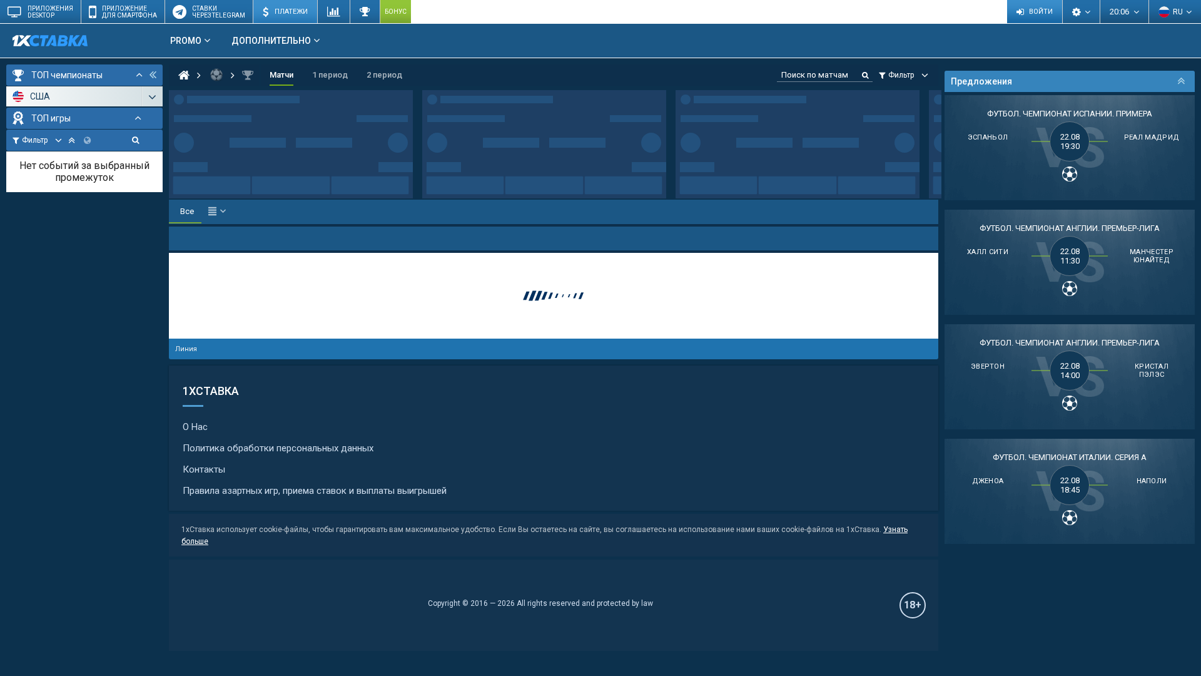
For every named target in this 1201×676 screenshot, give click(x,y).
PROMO (185, 41)
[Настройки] (1081, 11)
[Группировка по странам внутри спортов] (87, 140)
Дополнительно (271, 41)
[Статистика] (333, 11)
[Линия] (193, 75)
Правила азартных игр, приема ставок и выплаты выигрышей (315, 490)
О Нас (195, 427)
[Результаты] (365, 11)
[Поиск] (135, 140)
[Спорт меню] (216, 211)
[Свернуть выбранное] (71, 140)
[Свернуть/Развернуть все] (139, 75)
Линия (186, 349)
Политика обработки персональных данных (278, 448)
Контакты (204, 469)
